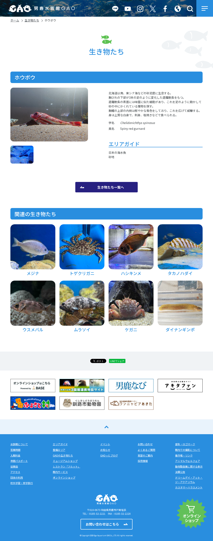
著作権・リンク (184, 455)
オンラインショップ (64, 477)
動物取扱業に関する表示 (189, 466)
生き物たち (32, 20)
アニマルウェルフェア (187, 461)
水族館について (19, 444)
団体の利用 (16, 477)
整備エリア (59, 449)
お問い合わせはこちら (102, 524)
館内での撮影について (187, 449)
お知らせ (105, 449)
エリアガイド (60, 444)
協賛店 (14, 466)
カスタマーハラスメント (189, 487)
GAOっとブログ (109, 455)
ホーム (14, 20)
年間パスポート (19, 461)
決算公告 (180, 472)
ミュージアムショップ (65, 461)
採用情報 (143, 461)
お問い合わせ (145, 444)
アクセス (15, 472)
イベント (105, 444)
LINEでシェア (117, 361)
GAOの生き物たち (63, 455)
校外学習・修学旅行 (21, 483)
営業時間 (15, 449)
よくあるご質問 (146, 449)
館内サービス (60, 472)
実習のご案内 (145, 455)
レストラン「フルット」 (66, 466)
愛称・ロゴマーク (185, 444)
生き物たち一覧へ (110, 187)
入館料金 (15, 455)
